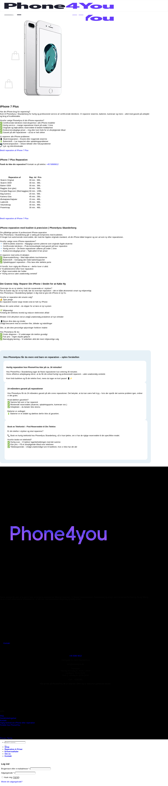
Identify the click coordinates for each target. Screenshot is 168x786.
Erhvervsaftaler (12, 751)
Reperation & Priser (14, 749)
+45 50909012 (53, 164)
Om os (8, 754)
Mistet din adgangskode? (11, 782)
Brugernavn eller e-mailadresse (15, 769)
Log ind (16, 777)
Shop (7, 747)
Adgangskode (7, 773)
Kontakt (8, 756)
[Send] (5, 745)
